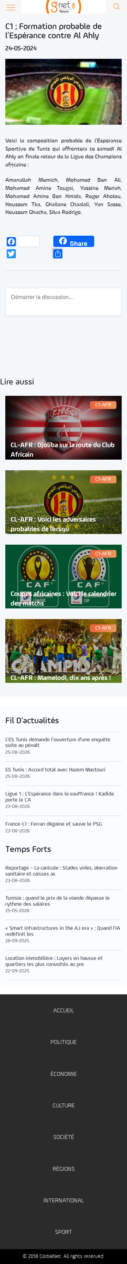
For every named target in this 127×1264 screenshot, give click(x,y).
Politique (63, 1042)
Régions (64, 1169)
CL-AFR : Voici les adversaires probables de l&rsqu (53, 524)
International (63, 1201)
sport (63, 1232)
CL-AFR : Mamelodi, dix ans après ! (61, 678)
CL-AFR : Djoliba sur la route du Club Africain (63, 450)
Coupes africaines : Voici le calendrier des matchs (63, 599)
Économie (63, 1074)
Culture (64, 1106)
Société (63, 1137)
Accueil (63, 1011)
